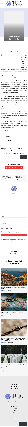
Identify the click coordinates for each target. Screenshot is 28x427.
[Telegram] (18, 167)
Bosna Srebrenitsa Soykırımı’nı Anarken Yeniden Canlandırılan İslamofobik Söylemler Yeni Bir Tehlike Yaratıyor (13, 339)
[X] (6, 167)
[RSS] (15, 402)
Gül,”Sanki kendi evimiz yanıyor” (7, 178)
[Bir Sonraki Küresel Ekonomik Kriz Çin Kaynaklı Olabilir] (14, 277)
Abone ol (23, 156)
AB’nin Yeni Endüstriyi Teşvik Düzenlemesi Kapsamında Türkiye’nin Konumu (12, 313)
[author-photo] (2, 290)
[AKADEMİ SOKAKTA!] (14, 3)
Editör (15, 44)
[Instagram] (8, 402)
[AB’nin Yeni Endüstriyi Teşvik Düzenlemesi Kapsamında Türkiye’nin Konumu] (14, 302)
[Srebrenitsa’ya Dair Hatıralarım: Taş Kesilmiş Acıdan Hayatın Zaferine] (14, 354)
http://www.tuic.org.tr (14, 195)
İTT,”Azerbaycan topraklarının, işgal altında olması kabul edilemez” (19, 179)
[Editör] (14, 188)
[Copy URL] (21, 167)
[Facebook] (9, 167)
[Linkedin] (12, 167)
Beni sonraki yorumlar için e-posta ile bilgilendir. (12, 231)
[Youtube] (22, 402)
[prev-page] (2, 371)
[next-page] (4, 371)
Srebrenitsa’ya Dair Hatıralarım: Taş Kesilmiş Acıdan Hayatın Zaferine (12, 365)
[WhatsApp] (15, 167)
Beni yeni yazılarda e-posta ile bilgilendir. (11, 232)
